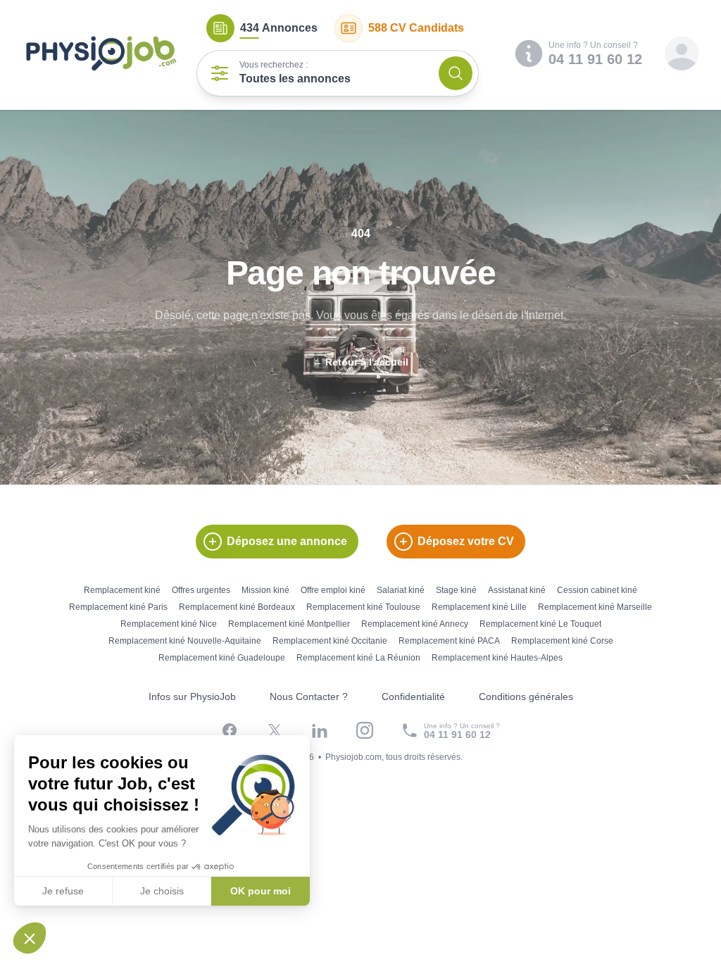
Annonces (279, 28)
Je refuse (63, 891)
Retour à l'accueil (360, 362)
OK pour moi (260, 891)
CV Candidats (416, 28)
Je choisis (162, 891)
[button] (29, 938)
